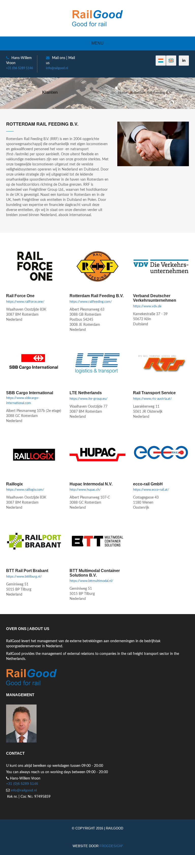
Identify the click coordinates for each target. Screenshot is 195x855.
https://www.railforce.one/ (25, 301)
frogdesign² (111, 846)
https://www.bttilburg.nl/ (24, 576)
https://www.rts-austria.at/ (152, 399)
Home (122, 92)
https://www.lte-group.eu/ (89, 399)
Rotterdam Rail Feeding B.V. (151, 92)
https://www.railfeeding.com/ (91, 301)
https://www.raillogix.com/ (25, 489)
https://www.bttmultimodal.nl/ (91, 581)
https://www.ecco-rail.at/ (151, 489)
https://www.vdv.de (147, 306)
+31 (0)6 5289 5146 (19, 68)
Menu (97, 43)
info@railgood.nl (57, 68)
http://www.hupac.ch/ (85, 489)
